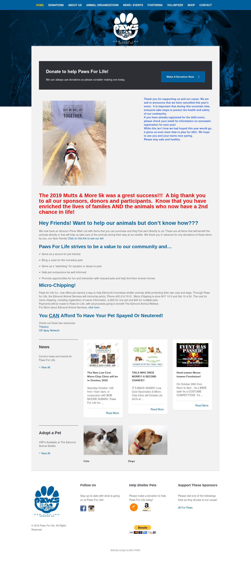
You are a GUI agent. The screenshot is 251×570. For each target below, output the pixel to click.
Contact (205, 5)
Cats (86, 461)
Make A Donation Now (180, 76)
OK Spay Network (49, 330)
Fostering (155, 5)
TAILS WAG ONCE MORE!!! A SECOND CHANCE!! (144, 376)
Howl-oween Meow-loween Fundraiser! (189, 374)
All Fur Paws (185, 507)
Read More (112, 413)
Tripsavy (44, 326)
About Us (75, 5)
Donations (56, 5)
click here (93, 307)
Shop (191, 5)
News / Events (133, 5)
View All (45, 367)
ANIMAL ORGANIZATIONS (102, 5)
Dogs (131, 461)
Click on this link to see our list (85, 238)
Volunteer (175, 5)
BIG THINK (134, 550)
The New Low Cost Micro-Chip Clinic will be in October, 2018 (102, 376)
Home (40, 5)
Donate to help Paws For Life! (77, 71)
